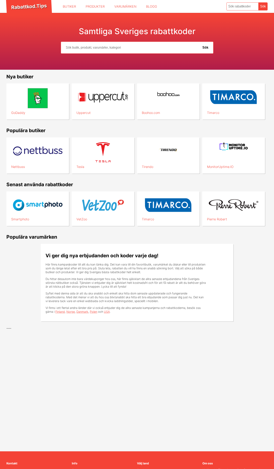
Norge (70, 311)
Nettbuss (18, 167)
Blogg (151, 6)
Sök (263, 6)
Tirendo (147, 167)
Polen (93, 311)
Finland (60, 311)
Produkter (95, 6)
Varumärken (125, 6)
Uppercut (83, 113)
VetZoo (81, 219)
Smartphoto (20, 219)
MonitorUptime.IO (220, 167)
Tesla (80, 167)
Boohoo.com (151, 113)
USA (107, 311)
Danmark (82, 311)
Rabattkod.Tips (29, 6)
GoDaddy (18, 113)
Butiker (69, 6)
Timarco (213, 113)
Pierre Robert (217, 219)
